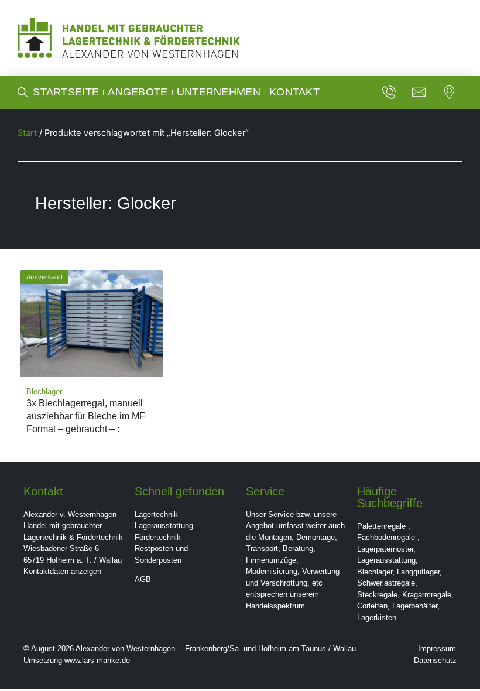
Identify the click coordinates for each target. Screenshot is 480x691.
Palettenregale (381, 526)
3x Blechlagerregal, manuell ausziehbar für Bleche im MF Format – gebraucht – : (85, 416)
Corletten (372, 605)
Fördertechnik (158, 537)
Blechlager (374, 571)
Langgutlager (418, 571)
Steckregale (377, 594)
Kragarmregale (426, 594)
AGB (143, 579)
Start (27, 133)
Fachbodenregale (386, 537)
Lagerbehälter (414, 605)
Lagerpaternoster (385, 549)
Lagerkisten (376, 617)
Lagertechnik (156, 514)
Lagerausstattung (164, 525)
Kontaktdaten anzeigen (62, 571)
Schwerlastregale (386, 583)
